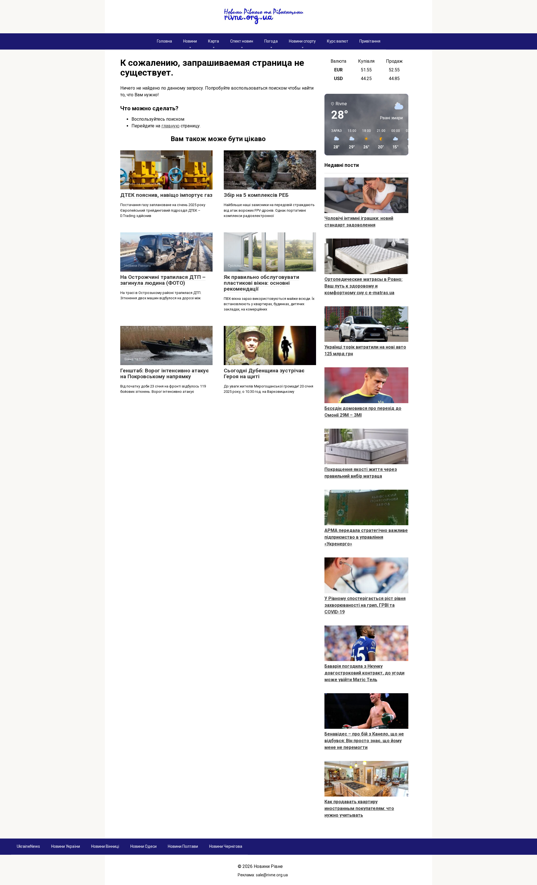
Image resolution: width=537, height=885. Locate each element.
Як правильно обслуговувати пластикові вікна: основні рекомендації (261, 283)
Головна (164, 41)
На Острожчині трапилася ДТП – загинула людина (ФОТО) (163, 280)
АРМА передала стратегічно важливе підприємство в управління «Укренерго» (366, 537)
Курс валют (337, 41)
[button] (334, 139)
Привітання (369, 41)
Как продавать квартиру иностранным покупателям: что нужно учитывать (359, 808)
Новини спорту (302, 41)
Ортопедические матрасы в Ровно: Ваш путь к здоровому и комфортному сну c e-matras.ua (363, 286)
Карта (213, 41)
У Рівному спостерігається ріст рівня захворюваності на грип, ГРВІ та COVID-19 (365, 605)
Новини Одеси (143, 846)
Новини (190, 41)
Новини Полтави (183, 846)
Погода (271, 41)
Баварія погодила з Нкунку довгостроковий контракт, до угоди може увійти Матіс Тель (364, 673)
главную (170, 126)
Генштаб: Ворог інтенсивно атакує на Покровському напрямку (164, 373)
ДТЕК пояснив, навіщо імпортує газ (166, 195)
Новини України (65, 846)
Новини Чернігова (225, 846)
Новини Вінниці (105, 846)
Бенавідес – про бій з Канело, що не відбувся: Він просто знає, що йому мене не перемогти (364, 740)
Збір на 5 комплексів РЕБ (256, 195)
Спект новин (241, 41)
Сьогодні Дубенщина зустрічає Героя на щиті (264, 373)
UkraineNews (28, 846)
